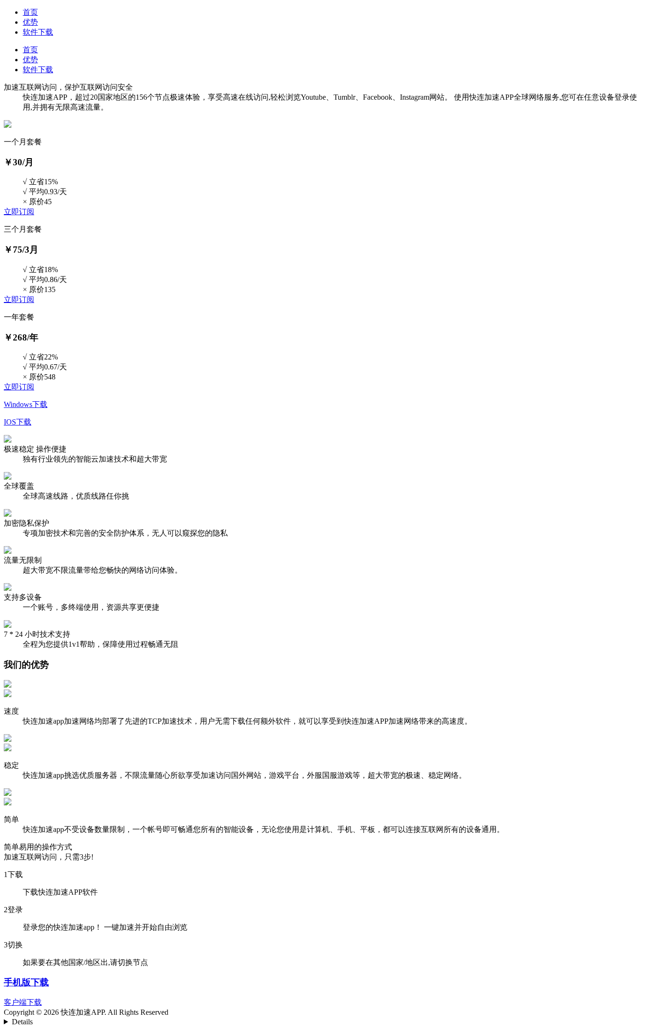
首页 (30, 12)
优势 (30, 22)
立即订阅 (19, 212)
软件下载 (38, 32)
